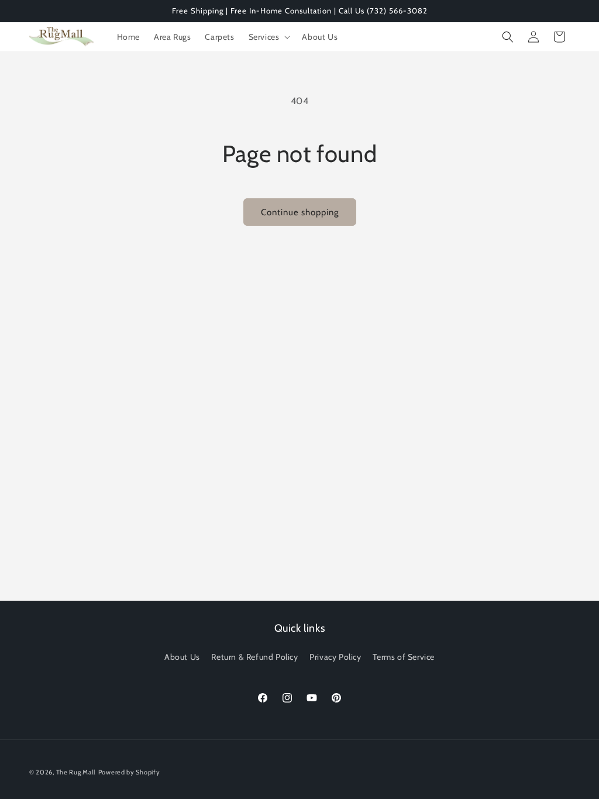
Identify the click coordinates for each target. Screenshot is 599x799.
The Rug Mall (76, 772)
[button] (268, 37)
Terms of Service (404, 657)
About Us (182, 657)
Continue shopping (300, 212)
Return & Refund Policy (254, 657)
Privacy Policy (335, 657)
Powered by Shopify (129, 772)
